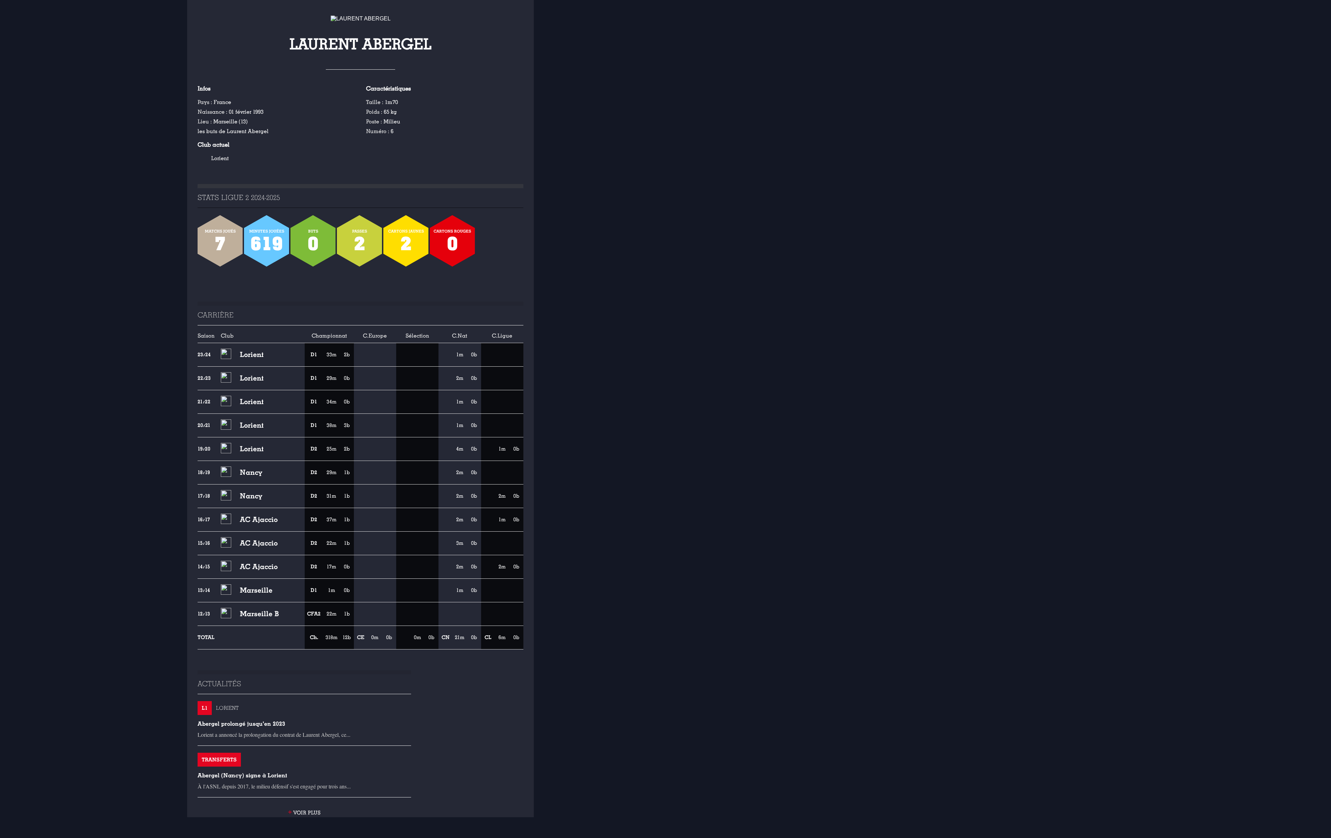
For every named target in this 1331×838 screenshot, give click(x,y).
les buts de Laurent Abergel (233, 131)
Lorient (220, 158)
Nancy (251, 472)
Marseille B (259, 613)
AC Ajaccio (259, 519)
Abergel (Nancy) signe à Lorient (242, 775)
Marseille (256, 590)
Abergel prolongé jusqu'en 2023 (241, 723)
